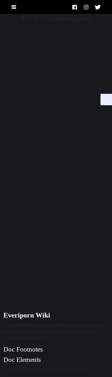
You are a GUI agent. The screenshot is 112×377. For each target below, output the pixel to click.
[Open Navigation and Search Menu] (13, 7)
